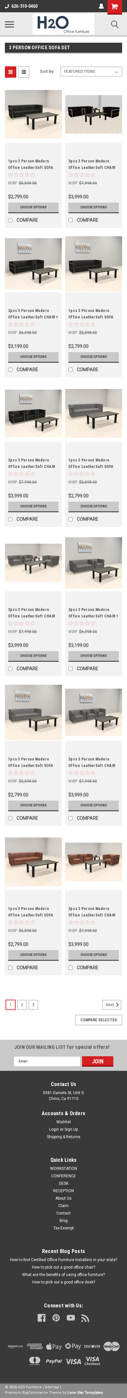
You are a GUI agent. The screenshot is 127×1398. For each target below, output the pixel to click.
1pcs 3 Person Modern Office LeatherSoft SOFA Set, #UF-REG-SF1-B (30, 915)
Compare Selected (98, 1020)
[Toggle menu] (9, 24)
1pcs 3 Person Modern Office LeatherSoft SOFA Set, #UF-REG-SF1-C (90, 466)
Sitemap (52, 1387)
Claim (63, 1206)
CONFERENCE (63, 1176)
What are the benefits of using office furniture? (63, 1274)
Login (54, 1129)
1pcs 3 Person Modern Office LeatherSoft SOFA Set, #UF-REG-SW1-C (30, 765)
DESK (63, 1183)
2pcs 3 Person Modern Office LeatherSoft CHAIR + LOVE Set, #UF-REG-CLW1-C (93, 616)
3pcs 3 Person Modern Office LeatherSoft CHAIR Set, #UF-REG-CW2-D (31, 466)
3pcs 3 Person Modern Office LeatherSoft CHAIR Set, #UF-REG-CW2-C (91, 765)
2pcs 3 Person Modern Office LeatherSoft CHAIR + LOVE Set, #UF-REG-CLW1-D (33, 317)
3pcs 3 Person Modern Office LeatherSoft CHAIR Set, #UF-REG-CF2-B (91, 915)
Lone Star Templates (85, 1393)
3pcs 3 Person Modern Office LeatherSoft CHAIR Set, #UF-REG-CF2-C (31, 616)
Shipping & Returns (63, 1137)
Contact (63, 1213)
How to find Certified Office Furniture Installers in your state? (63, 1260)
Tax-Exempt (63, 1228)
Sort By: (47, 71)
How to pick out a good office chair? (63, 1267)
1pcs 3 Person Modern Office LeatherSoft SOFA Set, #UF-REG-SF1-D (30, 167)
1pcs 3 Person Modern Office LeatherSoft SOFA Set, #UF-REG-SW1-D (90, 317)
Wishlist (63, 1122)
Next (110, 1005)
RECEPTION (63, 1191)
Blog (64, 1220)
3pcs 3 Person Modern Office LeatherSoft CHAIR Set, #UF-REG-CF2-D (91, 167)
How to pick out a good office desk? (63, 1282)
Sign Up (71, 1129)
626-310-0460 (24, 6)
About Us (63, 1198)
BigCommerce (35, 1393)
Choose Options (33, 207)
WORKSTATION (63, 1168)
